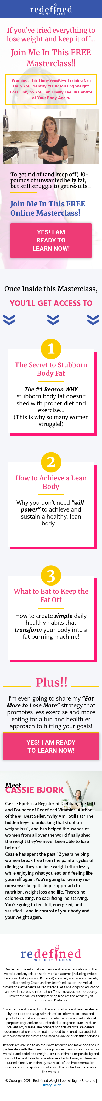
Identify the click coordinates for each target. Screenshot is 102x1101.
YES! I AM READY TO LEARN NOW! (51, 240)
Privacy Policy (51, 1085)
